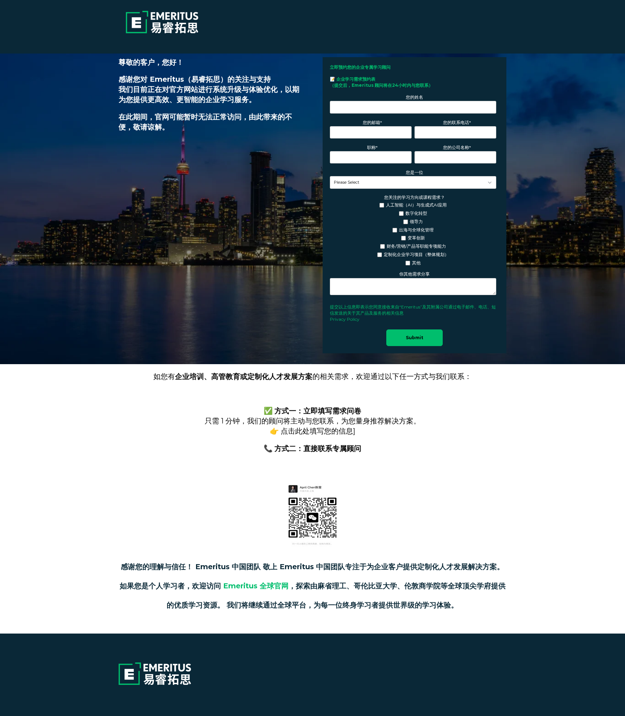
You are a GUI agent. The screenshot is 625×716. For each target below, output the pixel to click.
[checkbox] (413, 234)
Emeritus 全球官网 (256, 585)
